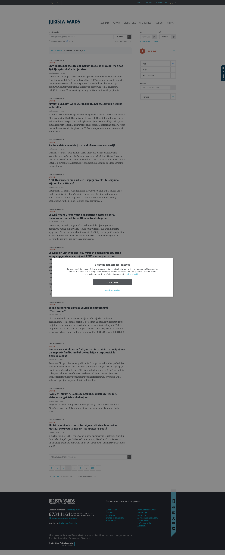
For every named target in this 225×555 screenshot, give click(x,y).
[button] (112, 290)
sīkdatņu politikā (133, 274)
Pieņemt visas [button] (112, 282)
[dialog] (112, 277)
